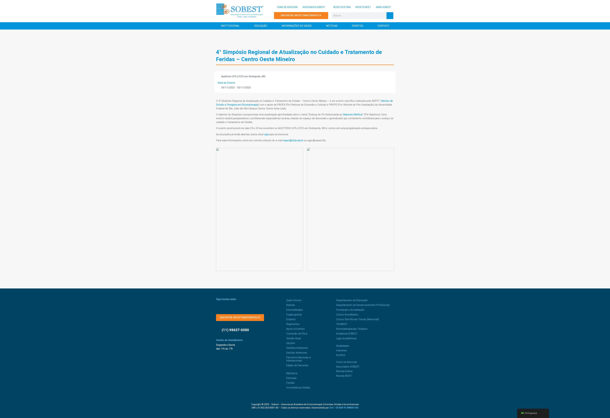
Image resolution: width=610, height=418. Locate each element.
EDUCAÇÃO (260, 25)
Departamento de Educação (352, 300)
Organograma (294, 314)
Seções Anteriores (296, 352)
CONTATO (383, 25)
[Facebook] (218, 305)
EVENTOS (357, 25)
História (290, 305)
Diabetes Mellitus (353, 114)
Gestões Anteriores (297, 347)
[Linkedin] (240, 305)
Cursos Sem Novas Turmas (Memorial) (357, 319)
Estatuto (291, 319)
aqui (266, 134)
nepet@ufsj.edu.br (293, 140)
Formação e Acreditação (350, 309)
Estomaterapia (294, 309)
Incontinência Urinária (298, 387)
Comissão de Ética (296, 333)
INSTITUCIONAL (230, 25)
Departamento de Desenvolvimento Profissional (362, 305)
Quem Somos (294, 300)
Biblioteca (291, 373)
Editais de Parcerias (297, 365)
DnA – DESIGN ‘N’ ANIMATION (343, 407)
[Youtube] (235, 305)
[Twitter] (229, 305)
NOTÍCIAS (332, 25)
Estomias (291, 378)
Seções (290, 343)
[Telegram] (246, 305)
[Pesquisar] (389, 15)
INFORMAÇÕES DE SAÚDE (296, 25)
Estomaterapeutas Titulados (352, 328)
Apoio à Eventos (295, 328)
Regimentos (293, 324)
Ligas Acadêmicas (346, 338)
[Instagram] (224, 305)
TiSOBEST (341, 324)
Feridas (290, 382)
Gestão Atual (293, 338)
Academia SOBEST (346, 333)
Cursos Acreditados (347, 314)
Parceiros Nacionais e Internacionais (298, 359)
